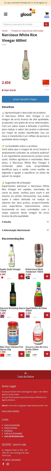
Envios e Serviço (10, 428)
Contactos (8, 430)
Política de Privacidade (13, 433)
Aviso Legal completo (10, 411)
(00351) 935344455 (13, 460)
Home (4, 30)
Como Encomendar (12, 425)
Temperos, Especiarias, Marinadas (27, 30)
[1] (21, 276)
